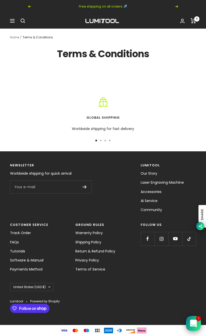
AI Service (149, 200)
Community (151, 209)
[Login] (182, 21)
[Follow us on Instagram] (161, 239)
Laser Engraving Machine (162, 182)
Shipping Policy (88, 242)
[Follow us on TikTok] (189, 239)
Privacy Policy (87, 260)
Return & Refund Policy (95, 251)
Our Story (149, 173)
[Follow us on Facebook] (147, 239)
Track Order (20, 232)
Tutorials (17, 251)
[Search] (23, 21)
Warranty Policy (89, 232)
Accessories (151, 191)
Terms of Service (90, 269)
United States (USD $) (29, 287)
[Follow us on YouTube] (175, 239)
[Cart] (193, 20)
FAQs (14, 242)
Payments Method (26, 269)
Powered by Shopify (45, 301)
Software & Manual (26, 260)
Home (14, 37)
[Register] (84, 187)
